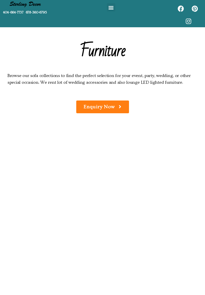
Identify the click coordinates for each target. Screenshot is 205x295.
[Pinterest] (194, 8)
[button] (111, 7)
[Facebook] (180, 8)
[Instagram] (188, 21)
